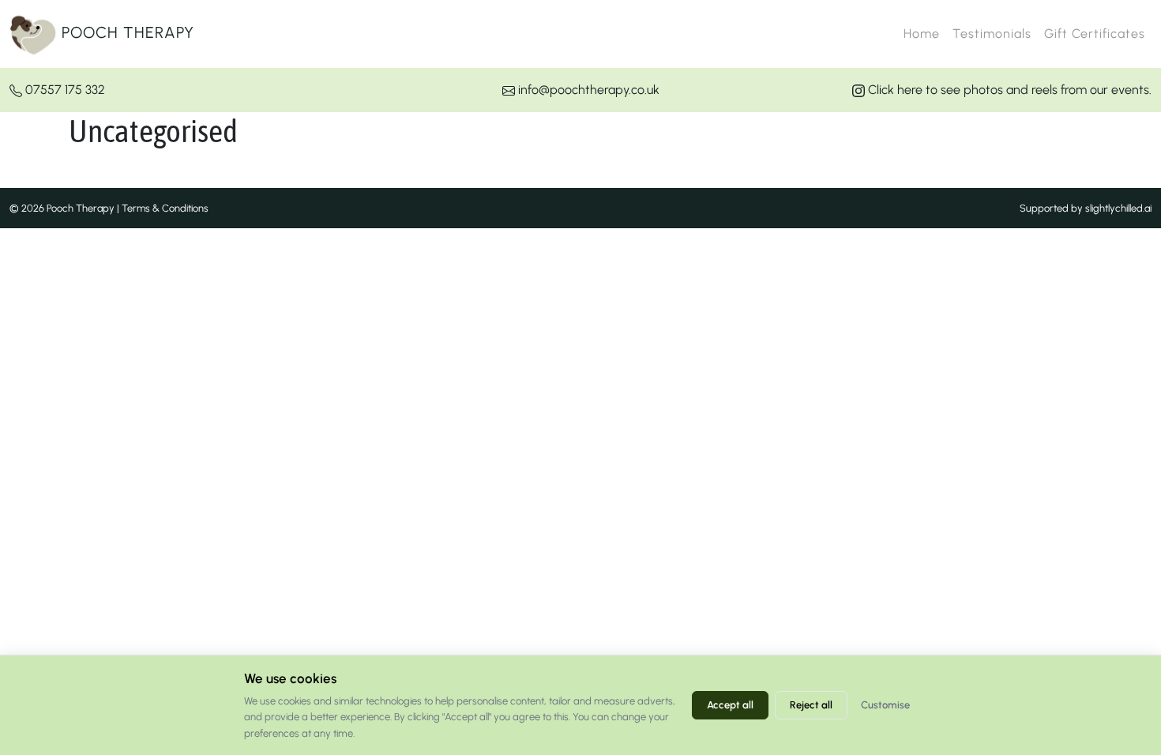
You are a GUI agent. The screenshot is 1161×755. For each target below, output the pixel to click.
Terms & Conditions (165, 208)
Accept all (730, 705)
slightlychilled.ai (1118, 208)
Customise (885, 705)
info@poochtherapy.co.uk (587, 89)
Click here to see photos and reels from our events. (1008, 89)
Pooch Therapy (125, 32)
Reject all (811, 705)
